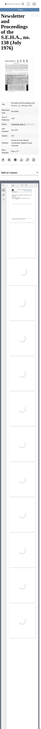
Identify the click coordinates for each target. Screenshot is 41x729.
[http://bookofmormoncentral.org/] (28, 190)
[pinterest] (15, 160)
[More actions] (36, 185)
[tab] (3, 190)
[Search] (3, 185)
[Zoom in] (26, 185)
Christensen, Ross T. (18, 124)
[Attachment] (3, 199)
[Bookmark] (3, 195)
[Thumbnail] (3, 190)
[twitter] (9, 160)
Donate (20, 10)
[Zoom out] (22, 185)
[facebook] (3, 160)
